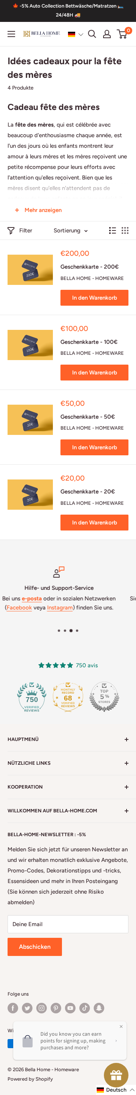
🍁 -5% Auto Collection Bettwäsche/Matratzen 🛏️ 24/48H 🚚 (68, 10)
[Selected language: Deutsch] (76, 34)
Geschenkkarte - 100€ (88, 342)
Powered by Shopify (30, 1079)
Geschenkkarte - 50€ (87, 416)
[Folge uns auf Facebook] (13, 1008)
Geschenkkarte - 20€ (87, 491)
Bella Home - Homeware (92, 278)
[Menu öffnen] (11, 34)
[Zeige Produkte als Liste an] (112, 230)
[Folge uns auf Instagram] (41, 1008)
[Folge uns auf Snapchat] (99, 1008)
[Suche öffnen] (92, 34)
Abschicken (35, 946)
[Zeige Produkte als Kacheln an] (125, 230)
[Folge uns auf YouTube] (70, 1008)
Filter (25, 230)
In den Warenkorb (94, 297)
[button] (76, 34)
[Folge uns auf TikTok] (84, 1008)
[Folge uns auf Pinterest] (56, 1008)
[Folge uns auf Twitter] (27, 1008)
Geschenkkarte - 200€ (89, 266)
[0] (122, 34)
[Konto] (107, 34)
